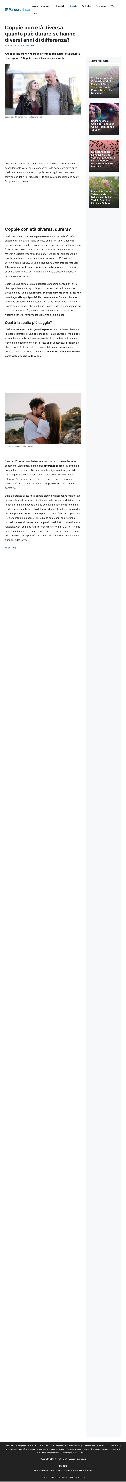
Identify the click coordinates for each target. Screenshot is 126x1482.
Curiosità (86, 6)
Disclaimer (80, 1477)
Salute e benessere (41, 6)
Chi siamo (45, 1477)
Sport (35, 13)
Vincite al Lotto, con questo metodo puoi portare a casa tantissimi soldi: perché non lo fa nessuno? (103, 85)
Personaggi (100, 6)
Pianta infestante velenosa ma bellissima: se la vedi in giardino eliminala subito (101, 197)
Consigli (60, 6)
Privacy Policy (68, 1477)
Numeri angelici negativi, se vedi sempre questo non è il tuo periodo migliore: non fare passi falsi (103, 159)
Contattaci (81, 1459)
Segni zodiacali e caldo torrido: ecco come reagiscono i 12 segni (102, 125)
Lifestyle (73, 6)
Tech (113, 6)
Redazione (55, 1477)
